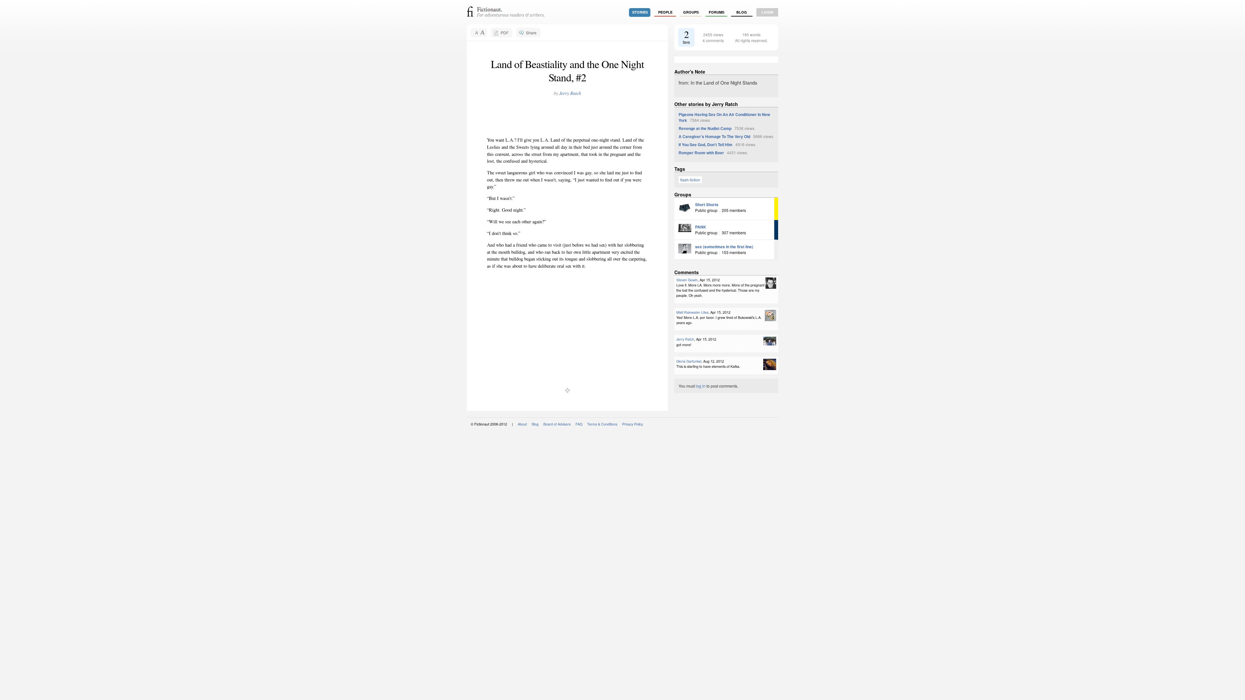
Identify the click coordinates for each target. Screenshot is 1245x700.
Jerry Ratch (570, 93)
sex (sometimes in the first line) (724, 247)
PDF (504, 32)
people (665, 12)
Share (531, 32)
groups (691, 12)
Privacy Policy (632, 424)
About (522, 424)
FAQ (578, 424)
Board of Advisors (557, 424)
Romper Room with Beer (701, 153)
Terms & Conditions (602, 424)
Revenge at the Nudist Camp (705, 128)
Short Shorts (706, 204)
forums (716, 12)
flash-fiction (690, 179)
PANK (700, 227)
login (767, 12)
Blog (741, 12)
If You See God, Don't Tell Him (705, 144)
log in (701, 386)
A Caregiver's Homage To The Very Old (714, 136)
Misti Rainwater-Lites (692, 312)
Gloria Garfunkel (688, 361)
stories (640, 12)
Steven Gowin (687, 279)
